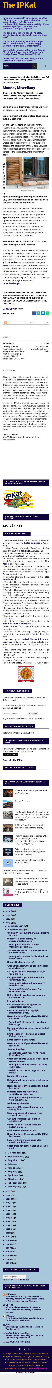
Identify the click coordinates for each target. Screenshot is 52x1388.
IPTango (9, 1316)
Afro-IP (9, 1305)
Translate (24, 1280)
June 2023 (13, 1168)
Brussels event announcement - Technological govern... (23, 1093)
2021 (8, 1195)
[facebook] (19, 1349)
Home (5, 77)
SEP (30, 80)
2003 (8, 1263)
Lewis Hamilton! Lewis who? (21, 1040)
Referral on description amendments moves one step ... (26, 996)
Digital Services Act (40, 77)
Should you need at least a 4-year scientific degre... (24, 1114)
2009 (8, 1240)
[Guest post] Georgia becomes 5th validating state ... (25, 1099)
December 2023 (16, 926)
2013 (8, 1225)
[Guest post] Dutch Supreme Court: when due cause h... (25, 990)
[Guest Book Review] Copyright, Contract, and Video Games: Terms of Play (31, 892)
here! (5, 37)
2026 (8, 911)
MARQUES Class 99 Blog (17, 1342)
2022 (8, 1191)
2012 (8, 1229)
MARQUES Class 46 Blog (17, 1333)
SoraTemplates (10, 1368)
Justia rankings (32, 543)
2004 (8, 1259)
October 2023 (15, 1153)
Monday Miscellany (17, 1076)
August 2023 (14, 1160)
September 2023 (16, 1157)
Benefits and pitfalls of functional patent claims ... (24, 1126)
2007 (8, 1248)
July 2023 (13, 1164)
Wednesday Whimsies (18, 1104)
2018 (8, 1207)
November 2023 (16, 930)
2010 (8, 1237)
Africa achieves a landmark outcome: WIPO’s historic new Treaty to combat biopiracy (23, 1310)
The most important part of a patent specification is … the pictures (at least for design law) (32, 881)
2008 (8, 1244)
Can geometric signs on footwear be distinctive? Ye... (25, 979)
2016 (8, 1214)
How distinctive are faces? (20, 962)
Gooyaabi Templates (39, 1368)
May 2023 (13, 1172)
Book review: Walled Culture (21, 1131)
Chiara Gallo (23, 77)
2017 (8, 1210)
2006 (8, 1252)
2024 (8, 919)
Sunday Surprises (22, 801)
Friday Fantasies (15, 1001)
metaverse (9, 80)
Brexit (13, 77)
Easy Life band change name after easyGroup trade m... (24, 1141)
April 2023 (13, 1176)
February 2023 (15, 1183)
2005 (8, 1255)
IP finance (10, 1294)
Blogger (31, 1373)
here (31, 733)
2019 (8, 1203)
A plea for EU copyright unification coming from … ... (25, 1108)
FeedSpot (19, 556)
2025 (8, 915)
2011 (8, 1233)
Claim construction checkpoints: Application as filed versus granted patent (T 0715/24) (30, 852)
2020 (8, 1199)
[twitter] (24, 1349)
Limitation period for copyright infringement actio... (23, 1012)
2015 (8, 1218)
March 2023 (14, 1179)
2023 (8, 923)
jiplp (7, 1325)
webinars (37, 80)
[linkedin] (29, 1349)
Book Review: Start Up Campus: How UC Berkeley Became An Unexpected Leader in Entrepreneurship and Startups (24, 1299)
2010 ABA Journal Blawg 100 (17, 624)
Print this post (14, 309)
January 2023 (15, 1187)
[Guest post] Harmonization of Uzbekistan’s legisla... (23, 946)
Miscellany (21, 80)
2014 (8, 1222)
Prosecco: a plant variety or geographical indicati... (21, 940)
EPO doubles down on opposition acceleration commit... (24, 1006)
